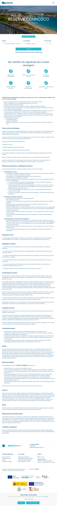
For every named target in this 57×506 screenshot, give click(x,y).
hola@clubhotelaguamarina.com (37, 447)
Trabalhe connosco (6, 458)
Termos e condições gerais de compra (46, 462)
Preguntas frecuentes (7, 461)
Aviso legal (18, 469)
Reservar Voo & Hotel (28, 36)
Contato (4, 459)
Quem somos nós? (6, 457)
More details (45, 496)
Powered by (34, 469)
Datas (4, 41)
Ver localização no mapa (24, 461)
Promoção (47, 41)
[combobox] (12, 43)
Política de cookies (12, 470)
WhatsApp (32, 445)
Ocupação (26, 41)
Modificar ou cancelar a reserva (45, 460)
